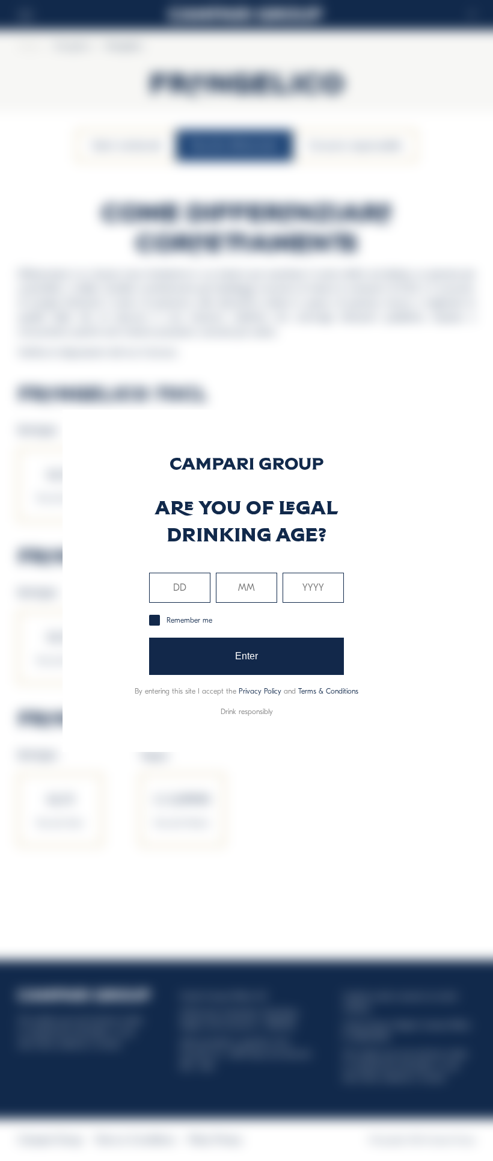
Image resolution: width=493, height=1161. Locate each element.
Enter (247, 656)
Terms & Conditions (328, 691)
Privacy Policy (260, 691)
